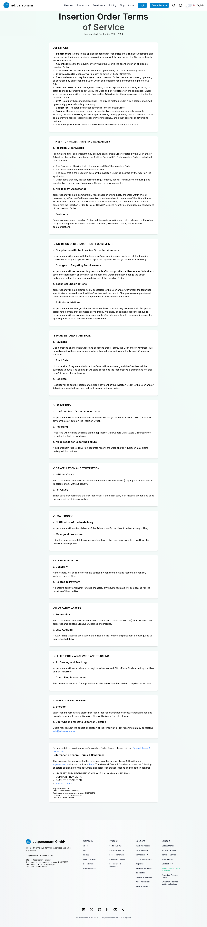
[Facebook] (123, 909)
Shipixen (127, 917)
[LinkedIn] (107, 909)
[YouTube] (115, 909)
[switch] (189, 5)
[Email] (84, 909)
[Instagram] (99, 909)
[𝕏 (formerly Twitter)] (91, 909)
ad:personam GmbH (111, 917)
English (198, 5)
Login (142, 5)
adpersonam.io (61, 764)
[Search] (173, 5)
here (91, 764)
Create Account (159, 5)
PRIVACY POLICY (65, 783)
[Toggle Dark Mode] (180, 5)
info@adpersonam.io (64, 731)
